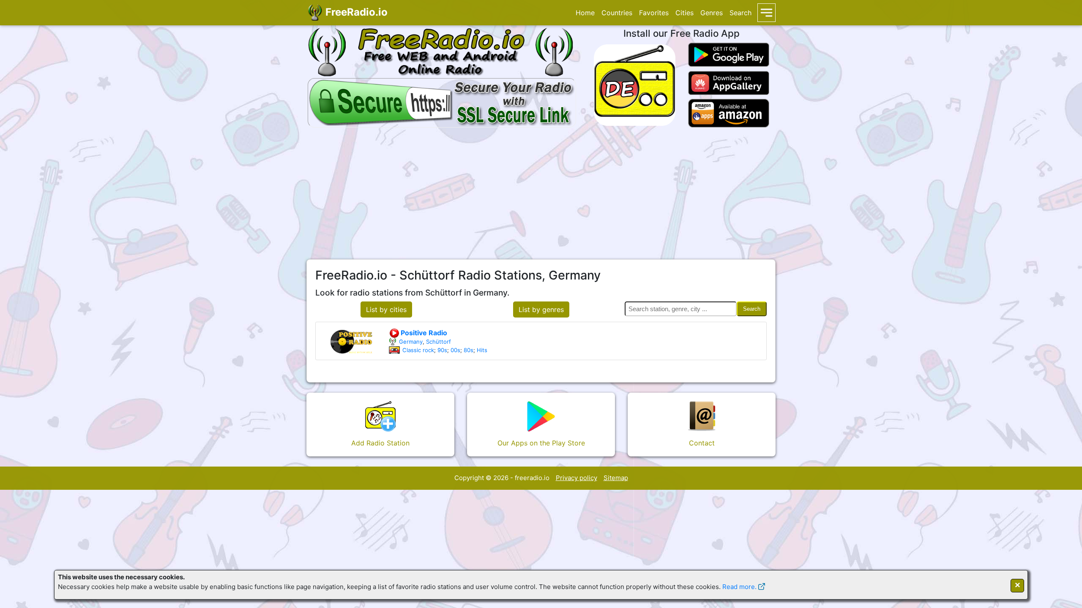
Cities (684, 12)
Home (585, 12)
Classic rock (418, 350)
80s (468, 350)
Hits (482, 350)
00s (455, 350)
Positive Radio (423, 332)
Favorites (654, 12)
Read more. (739, 587)
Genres (711, 12)
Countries (616, 12)
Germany (411, 341)
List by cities (386, 309)
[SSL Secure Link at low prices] (441, 101)
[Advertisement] (541, 193)
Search (740, 12)
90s (442, 350)
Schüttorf (438, 341)
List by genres (541, 309)
